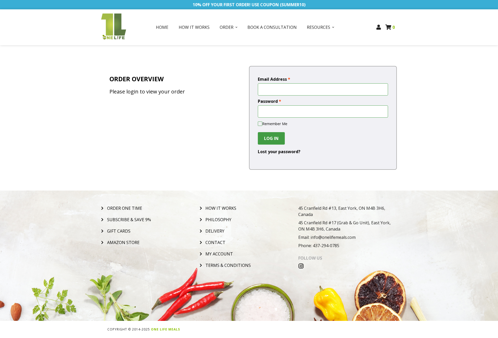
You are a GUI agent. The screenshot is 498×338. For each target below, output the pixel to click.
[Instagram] (301, 266)
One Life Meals (165, 329)
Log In (271, 138)
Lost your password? (279, 151)
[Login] (378, 27)
